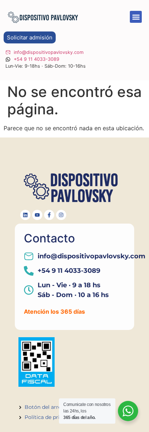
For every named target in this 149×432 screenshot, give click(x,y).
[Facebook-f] (49, 215)
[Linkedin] (25, 215)
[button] (136, 17)
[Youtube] (37, 215)
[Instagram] (61, 215)
